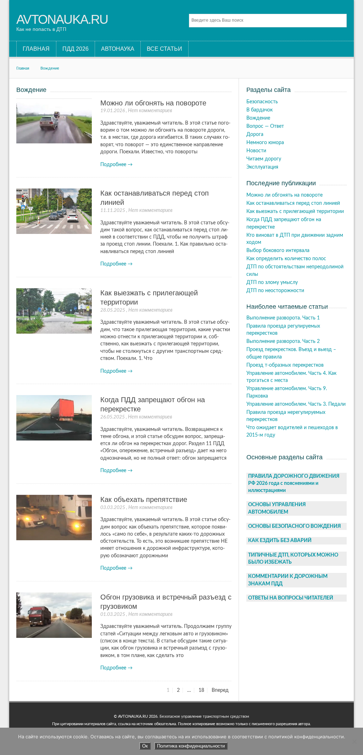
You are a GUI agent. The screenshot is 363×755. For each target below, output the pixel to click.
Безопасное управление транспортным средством (204, 716)
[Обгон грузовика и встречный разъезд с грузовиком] (53, 615)
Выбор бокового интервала (277, 250)
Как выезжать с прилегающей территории (295, 211)
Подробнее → (116, 164)
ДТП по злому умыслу (272, 282)
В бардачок (259, 110)
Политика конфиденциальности (191, 746)
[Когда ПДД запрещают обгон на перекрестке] (53, 418)
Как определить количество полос (286, 258)
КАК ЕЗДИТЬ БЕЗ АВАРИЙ (280, 540)
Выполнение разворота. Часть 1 (283, 318)
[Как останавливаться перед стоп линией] (53, 211)
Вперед (220, 690)
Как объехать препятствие (143, 499)
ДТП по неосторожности (275, 290)
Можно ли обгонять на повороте (153, 103)
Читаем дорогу (263, 159)
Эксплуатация (262, 167)
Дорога (254, 134)
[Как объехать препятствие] (53, 518)
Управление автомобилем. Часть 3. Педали (296, 404)
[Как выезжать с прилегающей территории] (53, 311)
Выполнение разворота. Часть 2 (283, 341)
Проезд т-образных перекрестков (285, 365)
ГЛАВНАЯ (36, 49)
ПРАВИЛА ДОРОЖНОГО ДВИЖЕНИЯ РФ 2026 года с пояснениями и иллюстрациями (294, 483)
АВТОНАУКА (117, 49)
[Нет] (354, 741)
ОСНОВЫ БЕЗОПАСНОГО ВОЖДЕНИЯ (294, 526)
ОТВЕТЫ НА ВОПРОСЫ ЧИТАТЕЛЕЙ (290, 598)
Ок (145, 746)
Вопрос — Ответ (265, 126)
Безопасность (262, 101)
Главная (22, 68)
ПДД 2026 (75, 49)
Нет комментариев (150, 110)
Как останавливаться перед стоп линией (293, 203)
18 (202, 690)
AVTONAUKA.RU (62, 19)
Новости (256, 150)
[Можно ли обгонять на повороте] (53, 121)
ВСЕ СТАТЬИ (164, 49)
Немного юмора (265, 142)
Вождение (49, 68)
